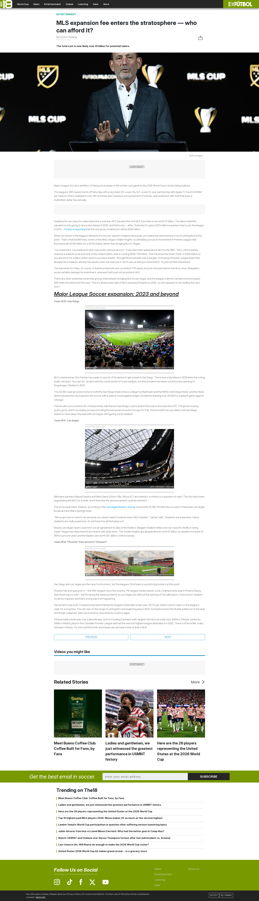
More (106, 4)
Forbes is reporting (74, 229)
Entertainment (52, 4)
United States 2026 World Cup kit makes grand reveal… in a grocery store (102, 851)
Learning (83, 4)
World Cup (23, 4)
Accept (214, 895)
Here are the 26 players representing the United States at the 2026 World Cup (105, 811)
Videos (69, 4)
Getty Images (196, 155)
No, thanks (226, 895)
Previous (91, 637)
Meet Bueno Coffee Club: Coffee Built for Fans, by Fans (75, 748)
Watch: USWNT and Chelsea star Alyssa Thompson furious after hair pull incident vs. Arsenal (114, 837)
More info (40, 897)
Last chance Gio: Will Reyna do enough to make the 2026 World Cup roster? (103, 844)
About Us (193, 869)
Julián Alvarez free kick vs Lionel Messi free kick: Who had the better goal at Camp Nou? (111, 831)
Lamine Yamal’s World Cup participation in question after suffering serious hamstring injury (112, 824)
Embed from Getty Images (95, 308)
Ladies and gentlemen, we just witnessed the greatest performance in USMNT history (109, 804)
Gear (96, 4)
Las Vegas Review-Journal (120, 507)
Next (168, 637)
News (36, 4)
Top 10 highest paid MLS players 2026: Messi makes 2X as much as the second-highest (110, 817)
